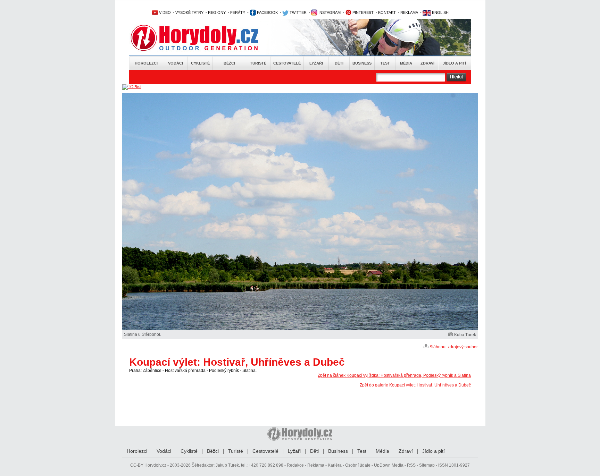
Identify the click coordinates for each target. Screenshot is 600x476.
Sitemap (427, 465)
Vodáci (175, 63)
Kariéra (335, 465)
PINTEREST (362, 12)
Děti (339, 63)
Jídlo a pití (454, 63)
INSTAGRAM (329, 12)
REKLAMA (409, 12)
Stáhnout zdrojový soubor (453, 347)
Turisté (258, 63)
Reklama (315, 465)
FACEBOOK (267, 12)
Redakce (295, 465)
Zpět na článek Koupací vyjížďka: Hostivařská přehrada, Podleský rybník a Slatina (394, 375)
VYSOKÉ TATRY (189, 12)
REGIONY (217, 12)
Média (406, 63)
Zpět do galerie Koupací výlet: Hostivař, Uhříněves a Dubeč (415, 385)
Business (362, 63)
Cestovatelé (287, 63)
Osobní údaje (357, 465)
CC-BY (136, 465)
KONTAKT (387, 12)
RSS (411, 465)
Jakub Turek (227, 465)
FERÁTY (237, 12)
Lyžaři (316, 63)
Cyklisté (200, 63)
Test (385, 63)
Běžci (229, 63)
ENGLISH (440, 12)
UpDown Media (388, 465)
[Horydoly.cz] (202, 38)
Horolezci (146, 63)
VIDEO (164, 12)
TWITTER (298, 12)
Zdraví (427, 63)
